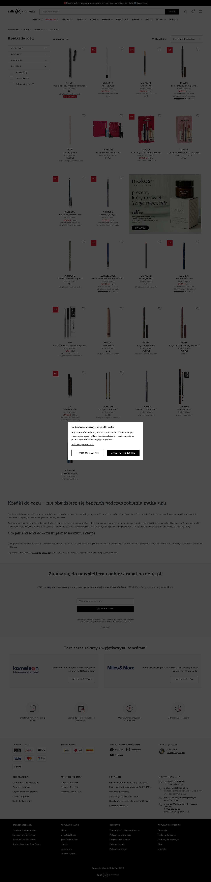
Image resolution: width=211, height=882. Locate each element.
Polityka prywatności (82, 444)
